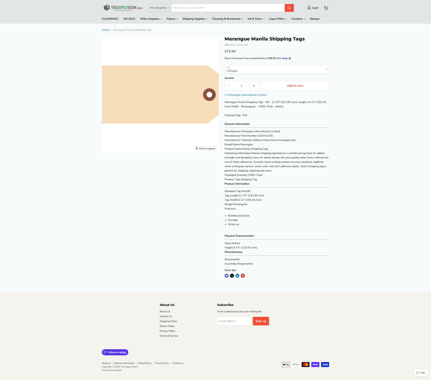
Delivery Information (124, 363)
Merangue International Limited (247, 95)
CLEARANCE (110, 19)
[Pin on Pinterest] (243, 276)
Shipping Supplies (194, 19)
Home (105, 29)
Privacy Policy (167, 331)
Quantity (229, 78)
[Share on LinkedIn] (237, 276)
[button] (313, 8)
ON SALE (129, 19)
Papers (171, 19)
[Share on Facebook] (227, 276)
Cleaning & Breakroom (226, 19)
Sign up (261, 321)
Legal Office (277, 19)
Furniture (298, 19)
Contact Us (166, 316)
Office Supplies (150, 19)
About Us (165, 311)
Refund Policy (145, 363)
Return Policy (167, 326)
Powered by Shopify (112, 370)
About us (106, 363)
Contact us (178, 363)
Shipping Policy (168, 321)
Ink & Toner (255, 19)
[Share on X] (232, 276)
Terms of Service (169, 335)
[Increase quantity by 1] (254, 85)
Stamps (315, 19)
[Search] (289, 8)
